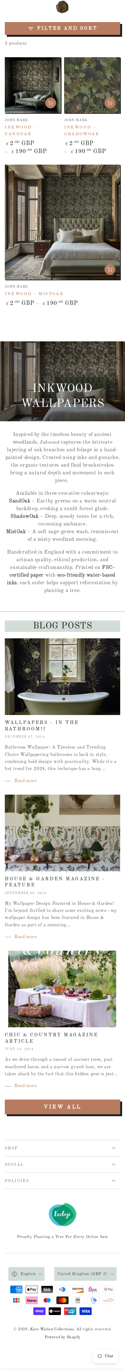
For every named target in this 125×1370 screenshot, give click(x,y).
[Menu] (8, 7)
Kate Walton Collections (52, 1329)
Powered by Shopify (62, 1337)
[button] (100, 7)
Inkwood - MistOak (34, 294)
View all (62, 1107)
